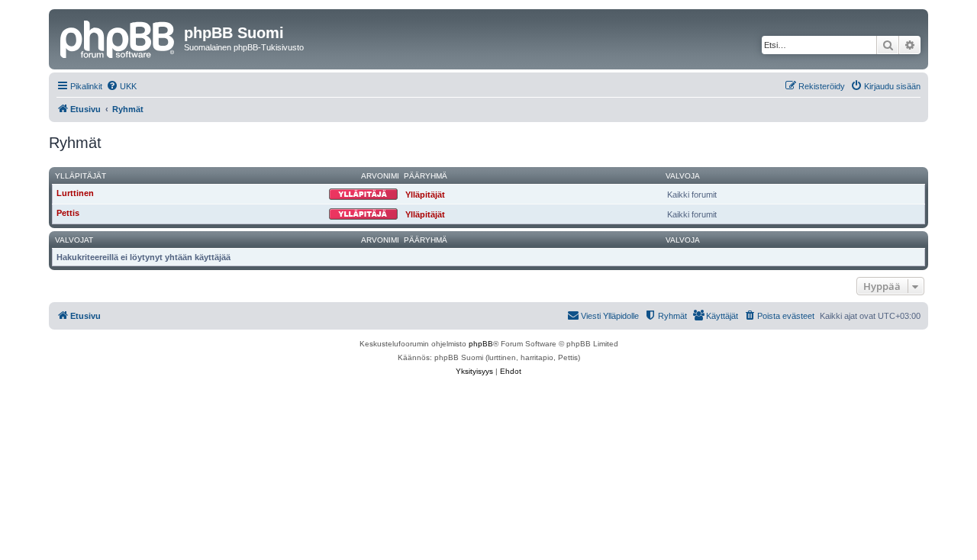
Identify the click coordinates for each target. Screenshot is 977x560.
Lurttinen (75, 193)
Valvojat (74, 240)
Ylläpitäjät (80, 176)
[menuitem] (121, 86)
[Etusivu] (118, 37)
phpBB (481, 344)
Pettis (67, 212)
